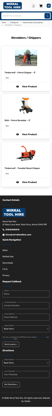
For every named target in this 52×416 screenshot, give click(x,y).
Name (7, 291)
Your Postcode (10, 371)
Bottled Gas (8, 256)
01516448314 (12, 229)
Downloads (8, 263)
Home (4, 22)
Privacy (6, 275)
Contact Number (10, 302)
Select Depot (9, 325)
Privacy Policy (41, 337)
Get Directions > (11, 384)
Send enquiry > (10, 344)
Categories (14, 22)
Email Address (10, 314)
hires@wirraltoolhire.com (18, 234)
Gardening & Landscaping (33, 22)
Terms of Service (8, 339)
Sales (5, 250)
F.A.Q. (5, 269)
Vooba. (27, 401)
